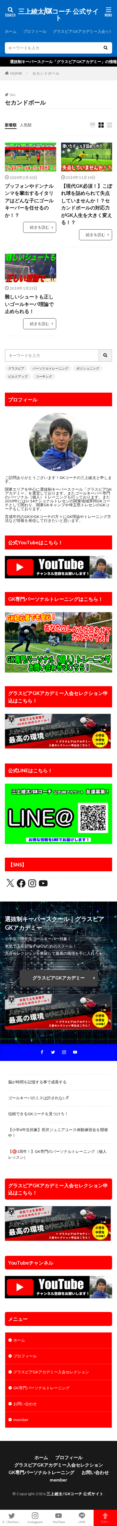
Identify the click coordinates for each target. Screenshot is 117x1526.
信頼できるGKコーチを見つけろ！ (38, 1113)
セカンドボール (45, 73)
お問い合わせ (25, 1403)
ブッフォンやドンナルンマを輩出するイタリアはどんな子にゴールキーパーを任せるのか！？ (29, 200)
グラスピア (16, 368)
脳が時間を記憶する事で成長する (37, 1081)
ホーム (11, 31)
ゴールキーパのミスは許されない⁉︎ (38, 1097)
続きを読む (39, 227)
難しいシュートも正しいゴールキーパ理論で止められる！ (29, 304)
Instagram (35, 1521)
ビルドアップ (18, 376)
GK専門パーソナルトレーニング (41, 1387)
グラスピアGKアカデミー (58, 977)
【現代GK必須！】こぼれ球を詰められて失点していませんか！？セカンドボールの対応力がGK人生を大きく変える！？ (86, 204)
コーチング (44, 376)
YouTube (58, 1521)
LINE (81, 1521)
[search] (105, 48)
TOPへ (105, 1521)
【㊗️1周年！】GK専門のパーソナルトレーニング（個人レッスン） (57, 1154)
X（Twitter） (11, 1521)
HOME (16, 73)
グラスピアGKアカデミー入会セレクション (51, 1371)
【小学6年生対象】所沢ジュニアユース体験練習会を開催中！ (58, 1132)
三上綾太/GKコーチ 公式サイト (58, 14)
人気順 (26, 124)
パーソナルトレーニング (50, 368)
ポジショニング (87, 368)
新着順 (11, 124)
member (21, 1419)
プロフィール (34, 31)
